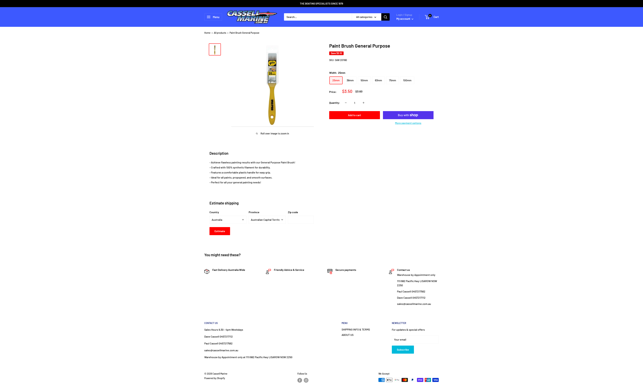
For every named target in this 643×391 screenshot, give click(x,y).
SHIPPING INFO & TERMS (356, 329)
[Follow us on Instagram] (306, 380)
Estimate (220, 231)
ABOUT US (347, 334)
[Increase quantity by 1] (363, 102)
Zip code (293, 212)
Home (207, 32)
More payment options (408, 123)
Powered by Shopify (214, 378)
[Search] (385, 17)
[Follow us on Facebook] (299, 380)
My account (403, 18)
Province (254, 212)
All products (220, 32)
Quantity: (334, 102)
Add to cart (354, 115)
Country (214, 212)
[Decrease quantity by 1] (345, 102)
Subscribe (403, 349)
